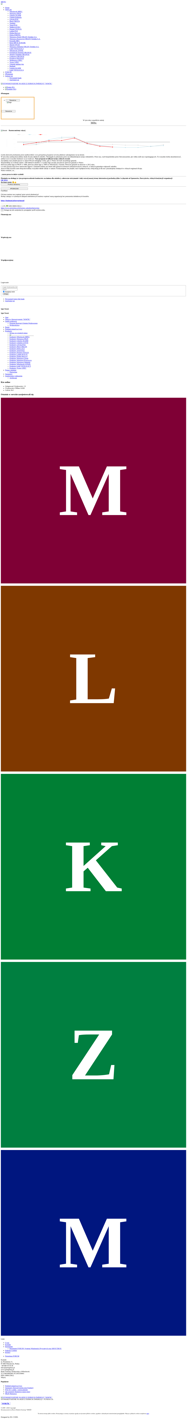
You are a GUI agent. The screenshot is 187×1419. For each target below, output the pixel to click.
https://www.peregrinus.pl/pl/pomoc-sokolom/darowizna (20, 208)
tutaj (148, 1413)
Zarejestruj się (10, 301)
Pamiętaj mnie (10, 292)
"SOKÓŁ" (6, 1403)
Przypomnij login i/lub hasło (14, 299)
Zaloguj (5, 294)
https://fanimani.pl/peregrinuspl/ (12, 201)
